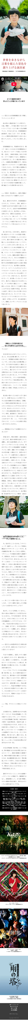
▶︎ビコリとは (14, 1006)
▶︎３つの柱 (14, 1008)
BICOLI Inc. (14, 1014)
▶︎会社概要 (14, 1010)
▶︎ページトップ (14, 1005)
